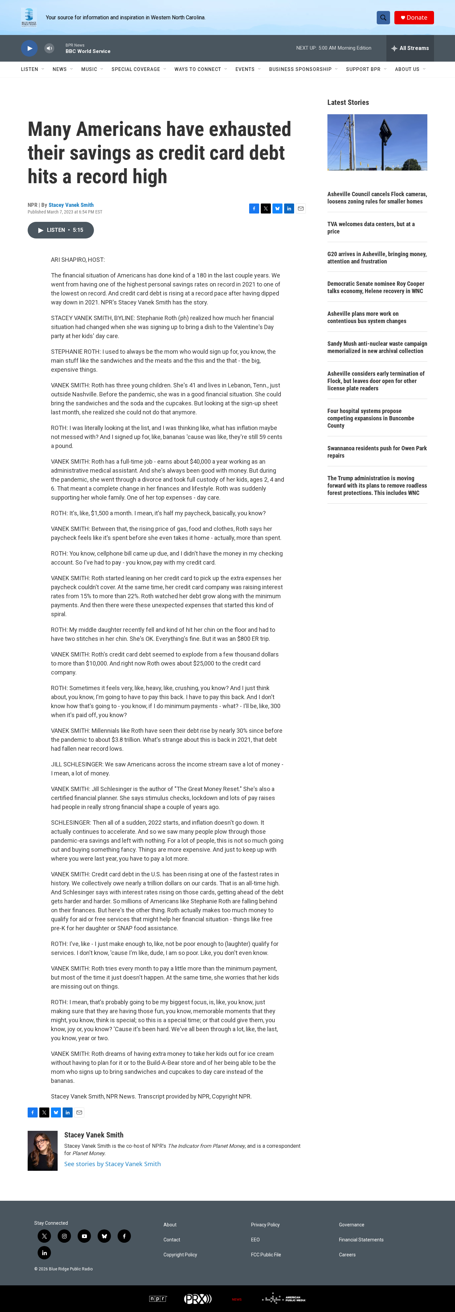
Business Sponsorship (300, 69)
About (170, 1224)
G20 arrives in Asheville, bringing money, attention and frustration (377, 257)
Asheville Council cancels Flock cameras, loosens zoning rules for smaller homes (377, 198)
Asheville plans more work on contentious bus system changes (366, 317)
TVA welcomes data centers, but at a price (371, 227)
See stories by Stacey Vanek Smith (112, 1164)
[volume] (49, 48)
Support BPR (363, 69)
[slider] (60, 48)
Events (245, 69)
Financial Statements (361, 1239)
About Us (407, 69)
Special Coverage (136, 69)
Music (89, 69)
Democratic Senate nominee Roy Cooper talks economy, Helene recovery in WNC (375, 287)
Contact (172, 1239)
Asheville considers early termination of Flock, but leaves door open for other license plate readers (376, 381)
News (60, 69)
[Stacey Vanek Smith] (43, 1151)
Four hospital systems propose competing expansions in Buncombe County (370, 418)
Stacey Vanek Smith (71, 205)
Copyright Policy (180, 1254)
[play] (29, 48)
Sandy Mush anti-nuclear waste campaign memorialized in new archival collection (377, 347)
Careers (347, 1254)
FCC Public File (266, 1254)
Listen (29, 69)
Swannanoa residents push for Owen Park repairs (377, 452)
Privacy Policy (265, 1224)
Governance (351, 1224)
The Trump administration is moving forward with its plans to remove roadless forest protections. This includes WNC (377, 485)
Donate (417, 17)
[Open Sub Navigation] (43, 69)
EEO (255, 1239)
